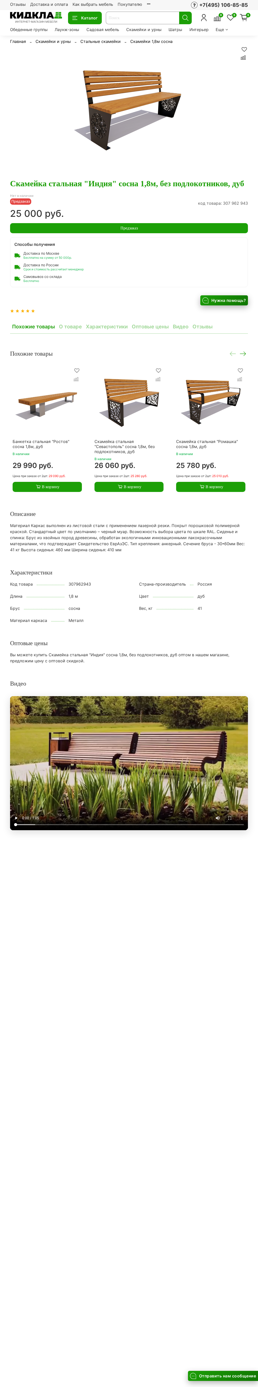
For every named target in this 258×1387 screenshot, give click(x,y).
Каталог (89, 17)
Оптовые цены (150, 327)
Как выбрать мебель (93, 4)
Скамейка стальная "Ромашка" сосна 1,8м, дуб (207, 444)
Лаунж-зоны (67, 29)
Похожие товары (33, 327)
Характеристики (107, 327)
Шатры (175, 29)
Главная (18, 41)
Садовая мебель (102, 29)
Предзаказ (129, 228)
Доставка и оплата (49, 4)
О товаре (70, 327)
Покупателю (130, 4)
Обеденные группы (29, 29)
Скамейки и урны (144, 29)
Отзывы (18, 4)
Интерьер (199, 29)
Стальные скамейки (100, 41)
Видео (180, 327)
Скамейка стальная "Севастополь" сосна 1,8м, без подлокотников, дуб (124, 446)
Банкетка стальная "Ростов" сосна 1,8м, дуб (41, 444)
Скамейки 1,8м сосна (151, 41)
